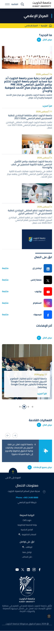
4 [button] (20, 406)
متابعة (5, 268)
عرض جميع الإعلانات (42, 467)
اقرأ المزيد (47, 106)
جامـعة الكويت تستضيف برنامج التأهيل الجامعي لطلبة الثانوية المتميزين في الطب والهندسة (31, 164)
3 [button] (24, 407)
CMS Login (27, 520)
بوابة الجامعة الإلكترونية (27, 525)
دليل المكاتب (27, 557)
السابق (15, 435)
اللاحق (7, 435)
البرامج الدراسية (27, 529)
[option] (27, 371)
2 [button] (29, 406)
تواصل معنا (27, 552)
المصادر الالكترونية (29, 534)
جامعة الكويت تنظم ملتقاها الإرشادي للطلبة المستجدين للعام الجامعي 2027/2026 (30, 117)
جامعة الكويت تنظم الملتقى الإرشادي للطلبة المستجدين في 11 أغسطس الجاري (30, 212)
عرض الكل (47, 40)
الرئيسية (44, 25)
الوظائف (29, 547)
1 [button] (33, 406)
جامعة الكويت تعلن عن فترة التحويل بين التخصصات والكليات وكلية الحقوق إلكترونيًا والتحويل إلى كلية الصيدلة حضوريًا (21, 449)
